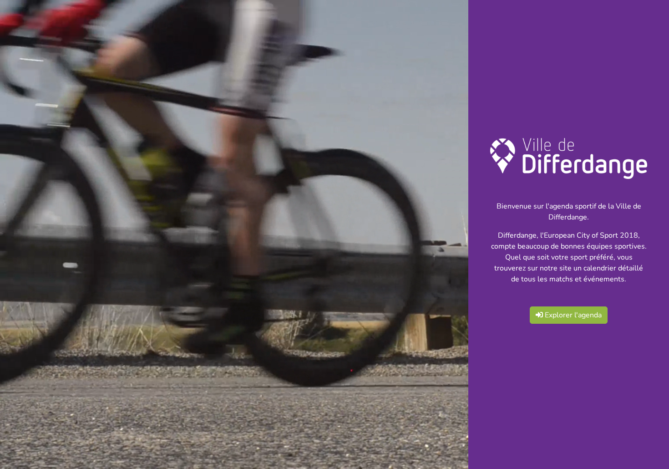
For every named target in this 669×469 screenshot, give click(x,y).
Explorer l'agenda (572, 315)
